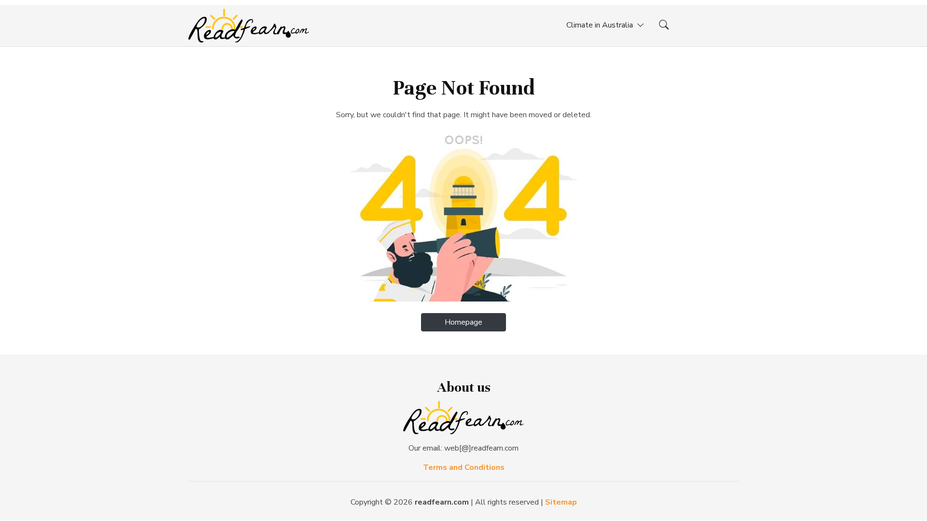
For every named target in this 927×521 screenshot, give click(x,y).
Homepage (463, 322)
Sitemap (561, 502)
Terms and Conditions (464, 467)
